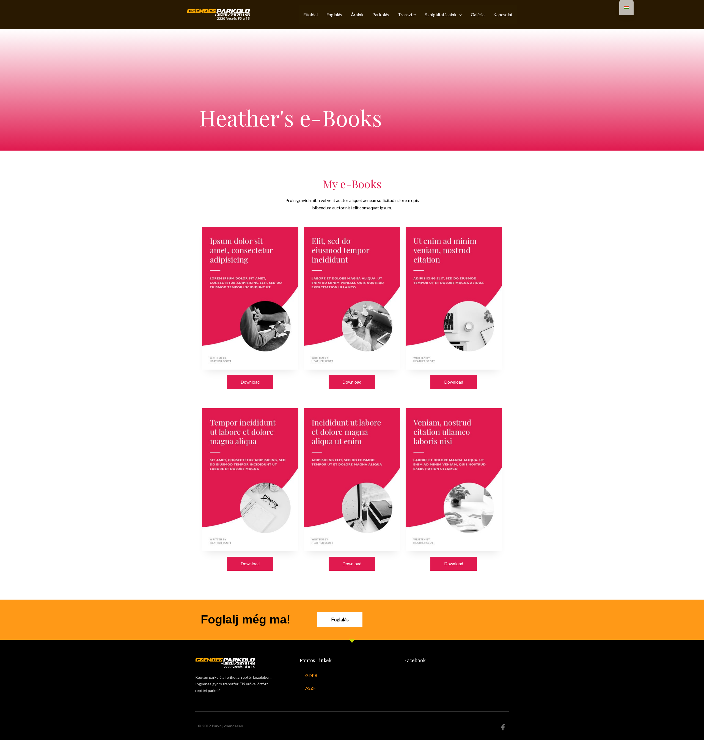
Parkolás (380, 14)
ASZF (310, 688)
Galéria (478, 14)
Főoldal (310, 14)
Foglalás (334, 14)
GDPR (311, 675)
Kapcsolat (503, 14)
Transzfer (407, 14)
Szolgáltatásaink (441, 14)
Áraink (357, 14)
